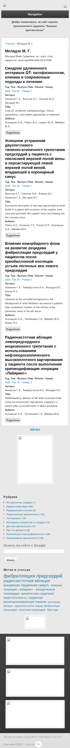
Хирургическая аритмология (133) (25, 514)
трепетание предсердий (31, 609)
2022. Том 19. (12, 382)
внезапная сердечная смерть (26, 584)
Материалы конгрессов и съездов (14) (27, 522)
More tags (52, 609)
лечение (56, 585)
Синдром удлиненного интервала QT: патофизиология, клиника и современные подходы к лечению (35, 74)
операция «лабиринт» (19, 589)
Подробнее (13, 133)
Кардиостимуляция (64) (19, 506)
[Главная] (4, 5)
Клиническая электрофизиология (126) (28, 534)
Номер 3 (27, 91)
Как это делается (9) (18, 530)
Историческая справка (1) (20, 502)
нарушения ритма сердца (28, 605)
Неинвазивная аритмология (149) (24, 538)
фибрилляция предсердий (33, 575)
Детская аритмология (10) (20, 526)
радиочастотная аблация (27, 580)
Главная (9, 43)
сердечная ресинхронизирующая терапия (25, 599)
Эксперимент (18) (16, 518)
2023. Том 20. (12, 279)
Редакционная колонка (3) (20, 510)
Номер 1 (27, 185)
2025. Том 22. (12, 91)
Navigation (35, 14)
